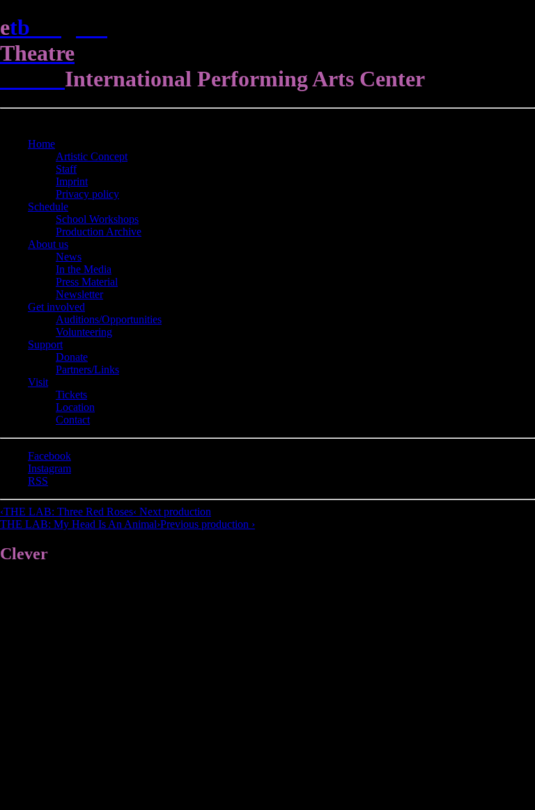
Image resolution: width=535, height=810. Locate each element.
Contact (73, 420)
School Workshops (97, 219)
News (69, 257)
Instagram (49, 468)
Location (75, 407)
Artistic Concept (91, 156)
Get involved (56, 307)
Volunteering (84, 332)
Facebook (49, 456)
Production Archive (98, 231)
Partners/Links (87, 369)
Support (45, 344)
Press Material (87, 282)
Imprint (72, 181)
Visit (38, 382)
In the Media (83, 269)
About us (48, 244)
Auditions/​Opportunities (109, 319)
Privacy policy (87, 194)
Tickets (71, 394)
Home (41, 144)
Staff (66, 169)
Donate (72, 357)
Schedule (48, 206)
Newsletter (79, 294)
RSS (38, 481)
